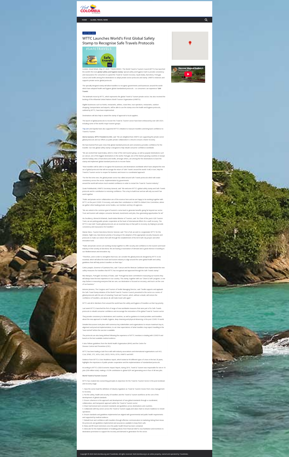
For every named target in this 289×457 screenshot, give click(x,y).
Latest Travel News (89, 33)
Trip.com (85, 129)
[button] (190, 43)
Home (84, 20)
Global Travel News (99, 20)
